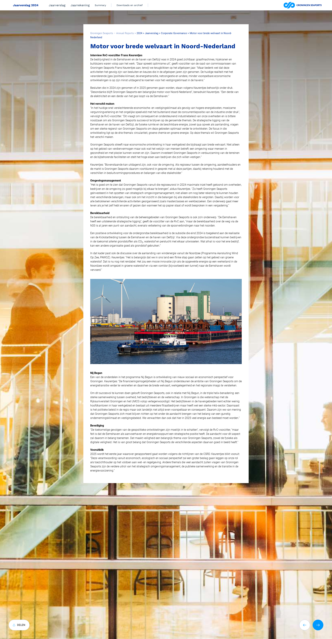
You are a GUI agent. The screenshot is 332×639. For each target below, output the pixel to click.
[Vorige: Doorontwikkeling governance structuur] (304, 625)
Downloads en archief (130, 5)
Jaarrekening (80, 5)
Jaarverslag (57, 5)
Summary (100, 5)
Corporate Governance (174, 33)
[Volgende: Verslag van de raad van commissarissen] (318, 625)
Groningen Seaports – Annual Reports (112, 33)
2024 (139, 33)
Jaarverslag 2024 (25, 5)
